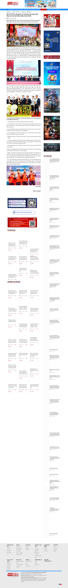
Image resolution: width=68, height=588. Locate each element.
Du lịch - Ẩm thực (43, 9)
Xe (35, 566)
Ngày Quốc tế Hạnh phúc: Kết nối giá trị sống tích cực (23, 292)
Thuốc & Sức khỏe (19, 564)
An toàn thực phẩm (19, 561)
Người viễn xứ (28, 566)
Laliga (54, 546)
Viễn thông (37, 564)
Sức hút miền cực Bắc (54, 474)
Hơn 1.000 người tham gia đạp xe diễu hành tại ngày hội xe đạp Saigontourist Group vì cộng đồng (54, 161)
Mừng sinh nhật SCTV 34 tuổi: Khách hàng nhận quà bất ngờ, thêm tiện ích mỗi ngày (55, 247)
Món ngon (9, 567)
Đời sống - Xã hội (11, 9)
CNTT (36, 562)
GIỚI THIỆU (46, 559)
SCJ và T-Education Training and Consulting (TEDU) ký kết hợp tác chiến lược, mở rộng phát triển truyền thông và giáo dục (54, 415)
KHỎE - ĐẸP (18, 559)
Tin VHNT (36, 554)
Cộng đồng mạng (33, 9)
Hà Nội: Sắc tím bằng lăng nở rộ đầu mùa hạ (23, 355)
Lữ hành (8, 565)
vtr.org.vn (39, 191)
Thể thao (38, 9)
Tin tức (27, 546)
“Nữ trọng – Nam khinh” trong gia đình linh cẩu (54, 309)
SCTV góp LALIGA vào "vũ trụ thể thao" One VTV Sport (55, 219)
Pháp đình (27, 548)
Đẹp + (17, 562)
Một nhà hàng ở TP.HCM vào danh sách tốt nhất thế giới (34, 272)
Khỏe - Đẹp (49, 9)
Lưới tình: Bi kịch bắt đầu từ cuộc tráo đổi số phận (54, 498)
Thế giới (53, 9)
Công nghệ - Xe (58, 9)
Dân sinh (8, 547)
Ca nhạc (36, 547)
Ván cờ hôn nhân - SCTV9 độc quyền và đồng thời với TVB (55, 376)
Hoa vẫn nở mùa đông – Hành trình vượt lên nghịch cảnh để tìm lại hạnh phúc (55, 386)
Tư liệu (27, 564)
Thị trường (18, 551)
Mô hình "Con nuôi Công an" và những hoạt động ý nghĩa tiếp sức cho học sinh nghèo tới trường (12, 368)
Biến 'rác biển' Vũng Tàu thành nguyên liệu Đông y (34, 355)
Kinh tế (16, 9)
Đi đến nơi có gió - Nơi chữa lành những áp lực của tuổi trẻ (54, 487)
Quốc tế (54, 549)
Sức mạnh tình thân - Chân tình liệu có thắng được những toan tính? (55, 285)
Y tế (7, 554)
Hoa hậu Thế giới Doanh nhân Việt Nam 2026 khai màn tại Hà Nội (54, 176)
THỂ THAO (55, 545)
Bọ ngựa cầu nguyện (53, 533)
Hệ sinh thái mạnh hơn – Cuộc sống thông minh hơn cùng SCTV (55, 458)
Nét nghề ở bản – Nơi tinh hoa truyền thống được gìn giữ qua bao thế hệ (55, 261)
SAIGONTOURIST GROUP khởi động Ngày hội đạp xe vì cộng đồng (55, 299)
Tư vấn (17, 567)
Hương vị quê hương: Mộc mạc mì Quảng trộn (34, 386)
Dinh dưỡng (18, 566)
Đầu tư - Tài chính (19, 552)
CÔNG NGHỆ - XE (38, 559)
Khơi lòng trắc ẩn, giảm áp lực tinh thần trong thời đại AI (12, 292)
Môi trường (9, 552)
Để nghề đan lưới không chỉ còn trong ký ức (34, 370)
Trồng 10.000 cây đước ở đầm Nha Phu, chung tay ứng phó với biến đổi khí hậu (23, 374)
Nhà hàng (9, 568)
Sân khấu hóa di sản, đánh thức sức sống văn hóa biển (12, 386)
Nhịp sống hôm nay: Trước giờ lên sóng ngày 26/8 (55, 226)
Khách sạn (9, 564)
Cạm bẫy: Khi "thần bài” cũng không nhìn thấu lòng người (55, 481)
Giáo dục (8, 549)
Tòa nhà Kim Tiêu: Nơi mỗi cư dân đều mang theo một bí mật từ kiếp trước (54, 400)
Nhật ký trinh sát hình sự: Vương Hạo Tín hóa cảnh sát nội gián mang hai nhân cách (55, 357)
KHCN (36, 561)
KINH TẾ (18, 545)
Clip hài (45, 549)
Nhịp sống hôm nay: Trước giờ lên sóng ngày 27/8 (55, 209)
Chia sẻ (45, 547)
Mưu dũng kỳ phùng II (54, 468)
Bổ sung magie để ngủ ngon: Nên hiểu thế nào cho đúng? (23, 308)
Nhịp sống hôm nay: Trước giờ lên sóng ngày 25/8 (55, 236)
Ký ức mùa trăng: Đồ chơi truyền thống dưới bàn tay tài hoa (54, 188)
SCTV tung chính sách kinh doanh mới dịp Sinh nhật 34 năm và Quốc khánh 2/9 (55, 434)
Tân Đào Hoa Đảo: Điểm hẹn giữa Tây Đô (23, 270)
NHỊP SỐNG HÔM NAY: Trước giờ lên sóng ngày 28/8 (54, 199)
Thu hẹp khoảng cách (54, 349)
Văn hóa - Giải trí (26, 9)
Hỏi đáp (27, 549)
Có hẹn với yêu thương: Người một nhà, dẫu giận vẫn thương (54, 273)
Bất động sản (18, 554)
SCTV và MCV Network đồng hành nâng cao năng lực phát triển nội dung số (55, 336)
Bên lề (54, 551)
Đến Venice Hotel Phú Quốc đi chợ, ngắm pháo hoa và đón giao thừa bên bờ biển (12, 246)
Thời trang (37, 552)
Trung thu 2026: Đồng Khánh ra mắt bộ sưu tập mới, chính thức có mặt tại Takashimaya (54, 322)
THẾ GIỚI (27, 559)
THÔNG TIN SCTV (47, 561)
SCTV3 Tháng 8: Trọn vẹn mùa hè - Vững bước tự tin (55, 447)
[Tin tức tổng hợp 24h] (13, 1)
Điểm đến (8, 562)
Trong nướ (55, 548)
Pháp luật (20, 9)
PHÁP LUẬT (28, 545)
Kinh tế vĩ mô (18, 546)
